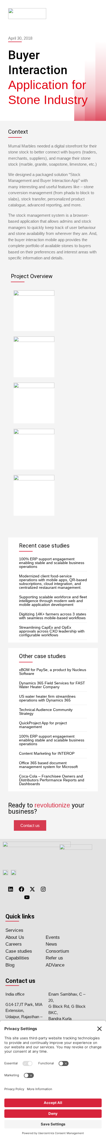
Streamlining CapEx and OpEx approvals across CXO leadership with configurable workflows (52, 631)
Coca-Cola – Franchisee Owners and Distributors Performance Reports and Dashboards (51, 780)
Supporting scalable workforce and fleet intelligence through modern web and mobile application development (53, 601)
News (51, 944)
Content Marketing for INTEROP (46, 753)
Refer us (54, 958)
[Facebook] (21, 889)
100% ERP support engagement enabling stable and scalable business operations (51, 563)
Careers (13, 944)
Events (53, 937)
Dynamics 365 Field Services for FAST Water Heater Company (52, 685)
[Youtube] (27, 897)
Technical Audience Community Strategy (46, 711)
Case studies (18, 951)
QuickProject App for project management (43, 725)
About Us (14, 937)
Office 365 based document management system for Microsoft (48, 765)
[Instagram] (43, 889)
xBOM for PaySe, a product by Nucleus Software (52, 672)
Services (14, 930)
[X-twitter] (32, 889)
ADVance (55, 965)
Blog (9, 965)
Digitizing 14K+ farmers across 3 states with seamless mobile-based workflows (52, 616)
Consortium (57, 951)
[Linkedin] (10, 889)
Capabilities (17, 958)
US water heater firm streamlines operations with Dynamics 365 (47, 698)
